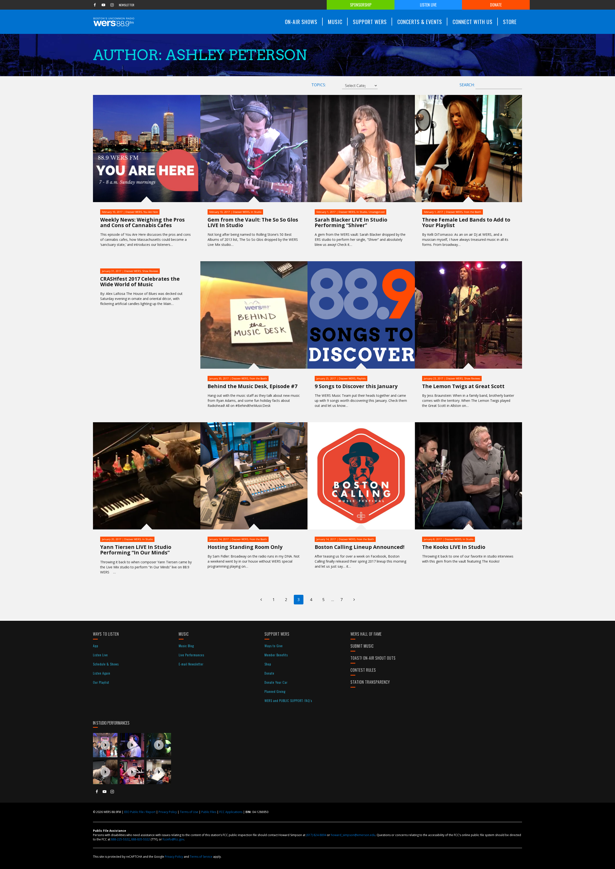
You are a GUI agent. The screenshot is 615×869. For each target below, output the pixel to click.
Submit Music (362, 646)
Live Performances (191, 654)
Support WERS (276, 634)
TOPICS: (318, 84)
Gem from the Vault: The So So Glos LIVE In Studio (253, 222)
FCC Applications (230, 812)
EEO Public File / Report (139, 812)
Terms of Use (189, 812)
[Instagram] (112, 4)
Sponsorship (360, 5)
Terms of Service (201, 857)
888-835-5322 (140, 839)
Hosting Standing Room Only (245, 547)
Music (184, 634)
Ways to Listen (106, 634)
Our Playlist (101, 682)
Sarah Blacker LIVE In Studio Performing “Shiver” (351, 222)
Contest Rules (363, 670)
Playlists (361, 378)
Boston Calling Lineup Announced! (359, 547)
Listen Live (428, 5)
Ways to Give (273, 645)
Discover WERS (133, 212)
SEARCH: (467, 84)
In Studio (256, 212)
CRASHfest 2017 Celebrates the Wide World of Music (140, 281)
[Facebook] (94, 4)
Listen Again (101, 673)
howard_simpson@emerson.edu (353, 835)
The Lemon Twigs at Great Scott (463, 386)
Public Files (208, 812)
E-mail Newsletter (191, 663)
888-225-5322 (120, 839)
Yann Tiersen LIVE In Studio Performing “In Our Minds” (135, 550)
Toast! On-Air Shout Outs (373, 658)
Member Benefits (276, 654)
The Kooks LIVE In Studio (453, 547)
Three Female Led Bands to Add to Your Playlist (466, 222)
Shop (267, 663)
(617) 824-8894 (316, 835)
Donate (496, 5)
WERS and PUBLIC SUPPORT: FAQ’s (288, 700)
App (95, 645)
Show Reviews (150, 271)
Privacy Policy (168, 812)
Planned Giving (274, 691)
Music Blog (186, 645)
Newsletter (126, 5)
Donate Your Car (276, 682)
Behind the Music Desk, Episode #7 (252, 386)
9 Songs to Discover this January (356, 386)
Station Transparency (370, 682)
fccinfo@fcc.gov (173, 839)
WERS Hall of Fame (366, 634)
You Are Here (150, 212)
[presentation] (105, 745)
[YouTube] (103, 4)
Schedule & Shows (106, 663)
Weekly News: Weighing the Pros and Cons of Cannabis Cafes (142, 222)
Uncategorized (377, 212)
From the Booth (472, 212)
